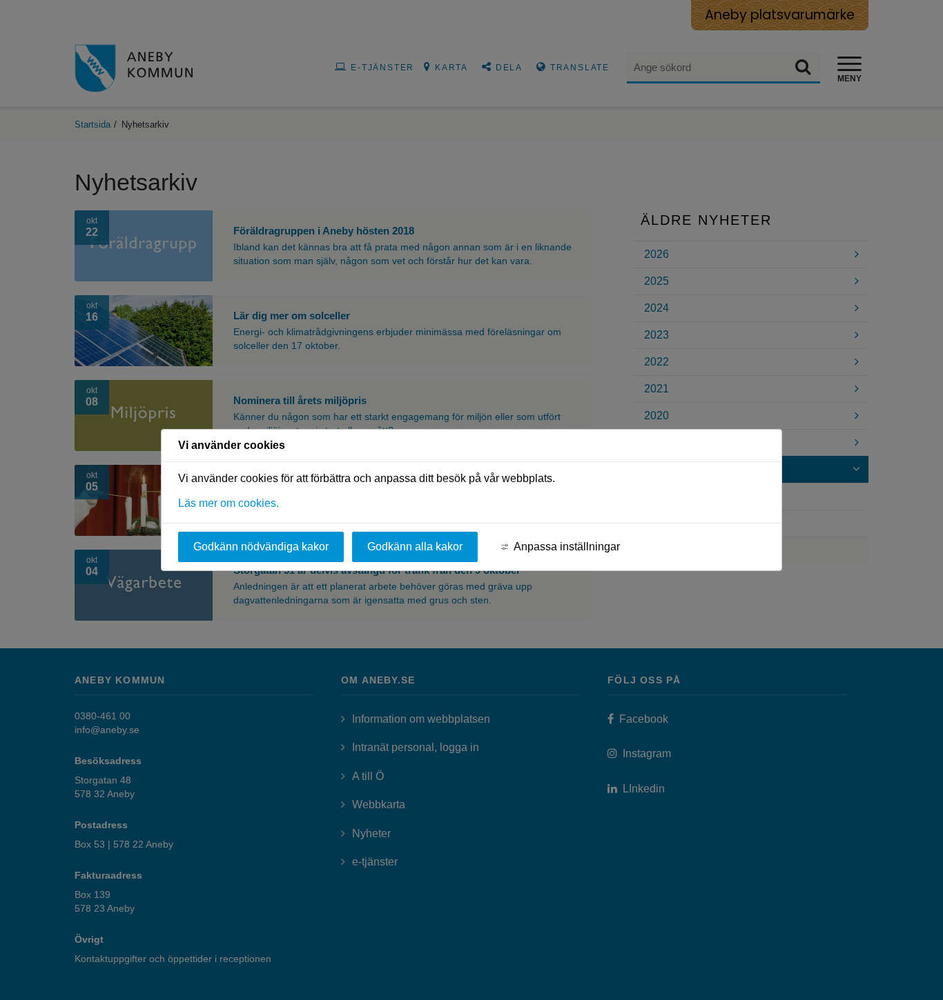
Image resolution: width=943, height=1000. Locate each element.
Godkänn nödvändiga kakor (261, 546)
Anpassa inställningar (567, 546)
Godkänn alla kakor (415, 546)
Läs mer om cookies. (228, 503)
